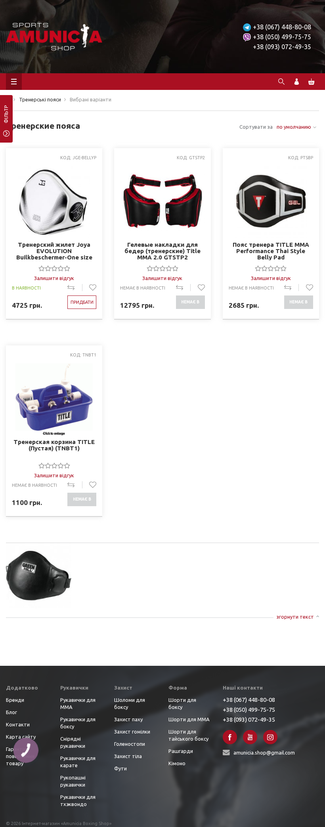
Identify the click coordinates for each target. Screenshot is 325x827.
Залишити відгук (54, 278)
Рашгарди (180, 751)
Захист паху (128, 719)
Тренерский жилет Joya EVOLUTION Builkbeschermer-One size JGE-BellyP (54, 251)
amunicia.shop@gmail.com (264, 752)
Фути (120, 768)
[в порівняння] (74, 287)
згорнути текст (295, 616)
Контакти (18, 724)
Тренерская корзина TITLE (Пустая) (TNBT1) (54, 445)
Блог (11, 712)
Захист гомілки (132, 731)
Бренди (15, 700)
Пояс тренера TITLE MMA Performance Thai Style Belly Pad (271, 251)
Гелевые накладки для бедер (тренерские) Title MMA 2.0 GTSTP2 (162, 251)
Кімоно (176, 763)
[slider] (54, 268)
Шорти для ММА (189, 719)
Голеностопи (129, 744)
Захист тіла (128, 756)
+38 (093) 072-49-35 (282, 46)
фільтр (6, 117)
